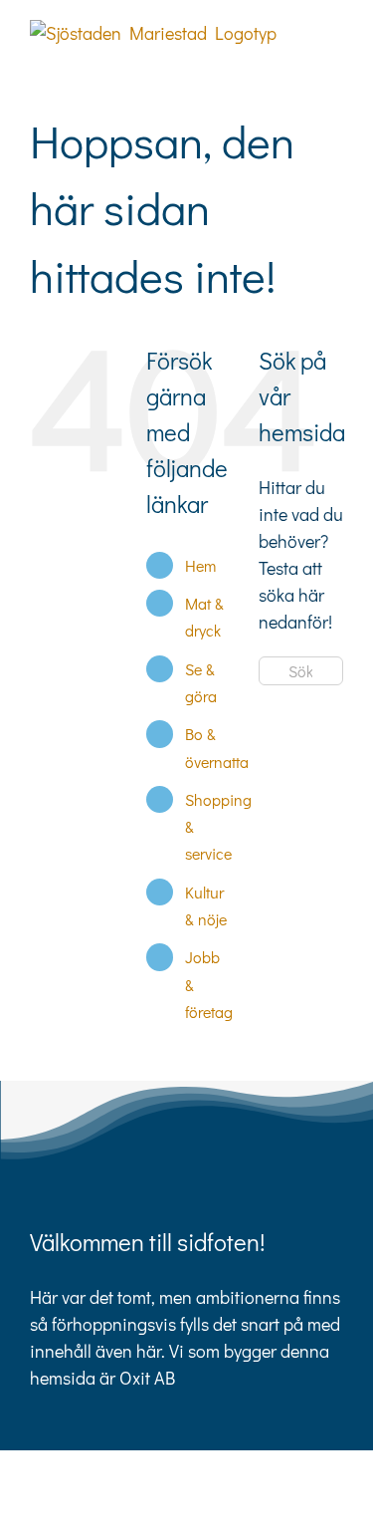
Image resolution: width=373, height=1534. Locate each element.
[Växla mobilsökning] (335, 51)
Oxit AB (147, 1378)
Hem (200, 565)
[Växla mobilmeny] (335, 30)
